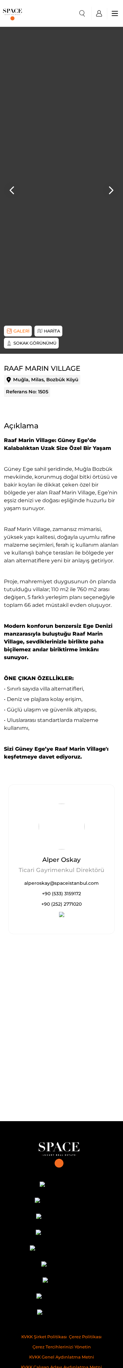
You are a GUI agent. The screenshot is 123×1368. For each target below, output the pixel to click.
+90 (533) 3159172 (61, 894)
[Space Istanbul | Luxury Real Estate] (61, 1152)
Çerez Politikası (85, 1336)
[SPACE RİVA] (61, 1281)
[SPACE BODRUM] (61, 1297)
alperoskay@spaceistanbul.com (61, 883)
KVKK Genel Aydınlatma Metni (61, 1357)
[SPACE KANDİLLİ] (61, 1217)
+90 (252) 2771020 (61, 904)
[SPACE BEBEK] (61, 1185)
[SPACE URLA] (61, 1265)
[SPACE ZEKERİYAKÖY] (61, 1249)
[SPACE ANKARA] (61, 1313)
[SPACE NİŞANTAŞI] (61, 1201)
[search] (82, 13)
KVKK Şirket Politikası (44, 1336)
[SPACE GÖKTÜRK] (61, 1233)
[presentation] (12, 190)
